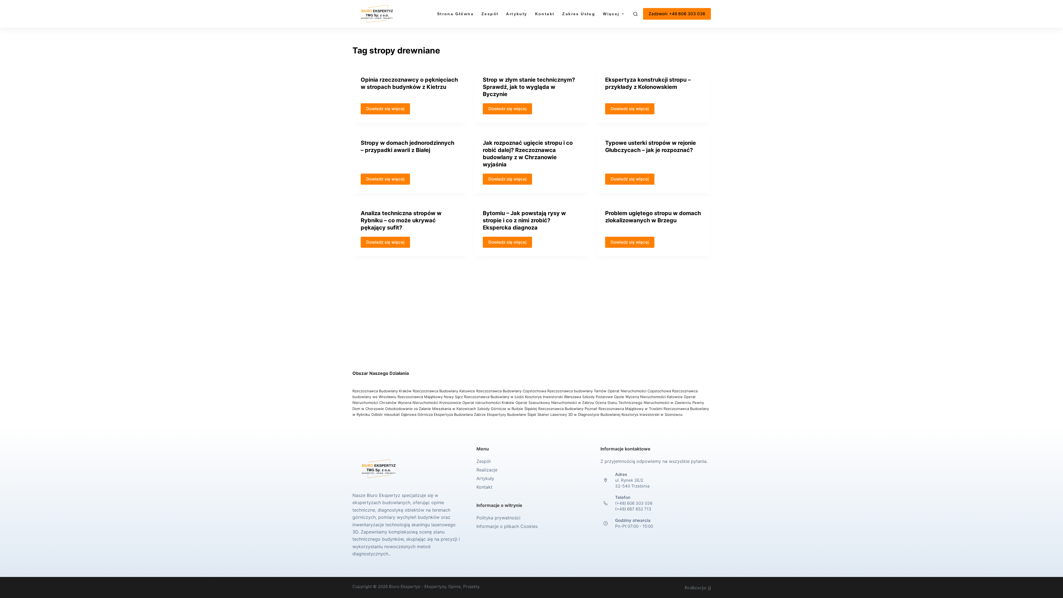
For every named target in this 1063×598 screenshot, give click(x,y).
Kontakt (545, 14)
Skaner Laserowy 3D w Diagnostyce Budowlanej (578, 414)
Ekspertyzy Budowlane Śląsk (511, 414)
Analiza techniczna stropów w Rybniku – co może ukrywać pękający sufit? (401, 220)
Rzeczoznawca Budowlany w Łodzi (494, 397)
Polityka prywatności (498, 517)
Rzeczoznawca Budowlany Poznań (568, 408)
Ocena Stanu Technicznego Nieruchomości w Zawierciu (643, 402)
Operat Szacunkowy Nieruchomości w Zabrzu (555, 402)
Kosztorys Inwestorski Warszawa (553, 397)
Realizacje (486, 470)
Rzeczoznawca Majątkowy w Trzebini (630, 408)
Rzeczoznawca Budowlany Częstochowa (511, 391)
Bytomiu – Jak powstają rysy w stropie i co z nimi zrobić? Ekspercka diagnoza (524, 220)
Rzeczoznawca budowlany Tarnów (577, 391)
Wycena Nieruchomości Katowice (654, 397)
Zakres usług (578, 14)
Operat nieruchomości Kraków (488, 402)
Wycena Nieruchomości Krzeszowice (430, 402)
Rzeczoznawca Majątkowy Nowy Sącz (431, 397)
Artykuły (516, 14)
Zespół (489, 14)
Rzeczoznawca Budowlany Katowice (444, 391)
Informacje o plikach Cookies (507, 526)
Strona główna (455, 14)
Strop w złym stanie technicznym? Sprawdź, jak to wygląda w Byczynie (529, 86)
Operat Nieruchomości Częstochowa (639, 391)
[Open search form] (635, 14)
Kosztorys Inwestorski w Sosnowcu (652, 414)
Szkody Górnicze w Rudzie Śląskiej (507, 408)
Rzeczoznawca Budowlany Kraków (382, 391)
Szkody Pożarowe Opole (603, 397)
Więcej (611, 14)
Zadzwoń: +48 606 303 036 (677, 13)
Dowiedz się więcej (385, 108)
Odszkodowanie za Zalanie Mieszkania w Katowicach (431, 408)
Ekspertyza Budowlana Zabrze (460, 414)
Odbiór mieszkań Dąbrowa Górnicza (402, 414)
